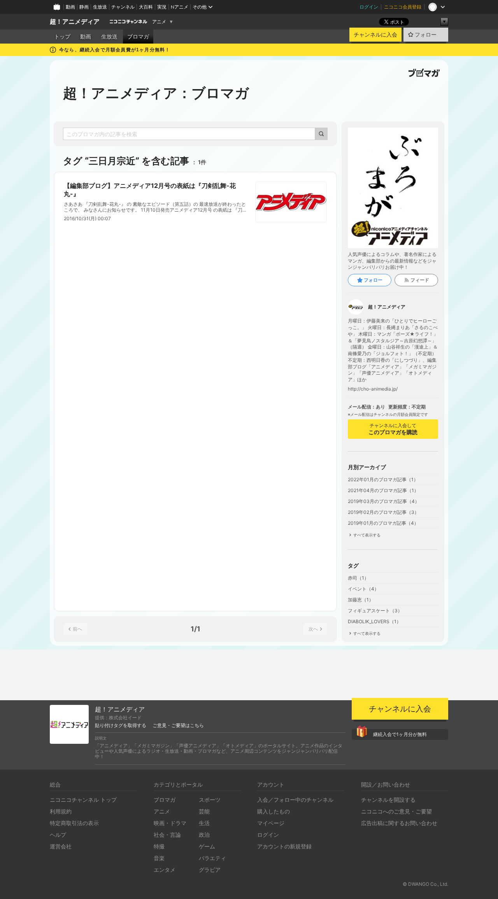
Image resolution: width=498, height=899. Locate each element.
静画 (84, 7)
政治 (204, 834)
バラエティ (212, 858)
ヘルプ (58, 834)
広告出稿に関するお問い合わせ (399, 823)
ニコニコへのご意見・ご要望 (396, 811)
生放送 (100, 7)
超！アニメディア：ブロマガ (156, 93)
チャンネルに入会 (375, 35)
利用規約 (61, 811)
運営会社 (61, 846)
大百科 (146, 7)
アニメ (159, 22)
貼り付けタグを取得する (120, 725)
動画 (70, 7)
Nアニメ (179, 7)
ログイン (368, 7)
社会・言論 (167, 834)
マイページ (270, 823)
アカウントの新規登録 (284, 846)
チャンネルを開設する (388, 799)
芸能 (204, 811)
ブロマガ (138, 36)
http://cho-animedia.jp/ (373, 389)
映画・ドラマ (170, 823)
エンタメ (164, 869)
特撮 (159, 846)
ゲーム (207, 846)
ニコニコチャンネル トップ (83, 799)
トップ (62, 36)
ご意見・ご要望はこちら (178, 725)
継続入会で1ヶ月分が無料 (400, 734)
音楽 (159, 858)
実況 (162, 7)
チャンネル (123, 7)
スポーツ (210, 799)
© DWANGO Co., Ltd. (425, 884)
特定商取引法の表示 (74, 823)
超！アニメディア (75, 21)
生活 (204, 823)
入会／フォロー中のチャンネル (295, 799)
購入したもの (273, 811)
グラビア (210, 869)
